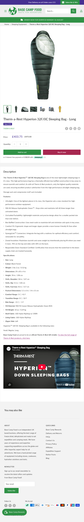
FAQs (48, 437)
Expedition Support (53, 451)
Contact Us (50, 440)
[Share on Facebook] (66, 128)
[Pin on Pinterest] (70, 128)
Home (6, 24)
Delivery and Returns (54, 433)
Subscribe (11, 490)
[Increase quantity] (26, 144)
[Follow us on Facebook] (5, 505)
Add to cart (22, 152)
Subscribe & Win (72, 2)
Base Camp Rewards (53, 430)
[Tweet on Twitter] (74, 128)
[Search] (73, 11)
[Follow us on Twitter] (10, 505)
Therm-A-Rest (8, 129)
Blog (47, 458)
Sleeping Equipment (19, 24)
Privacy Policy (51, 444)
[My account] (81, 11)
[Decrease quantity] (14, 144)
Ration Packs (51, 454)
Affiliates (49, 447)
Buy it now (62, 152)
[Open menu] (5, 11)
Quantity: (7, 144)
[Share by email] (79, 128)
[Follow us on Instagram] (14, 505)
